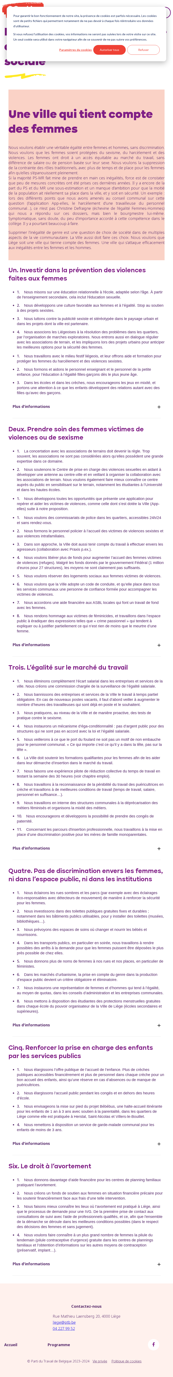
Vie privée (100, 1361)
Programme (58, 1344)
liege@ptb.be (64, 1322)
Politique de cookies (126, 1361)
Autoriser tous (109, 50)
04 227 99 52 (64, 1328)
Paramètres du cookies (75, 50)
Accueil (10, 1344)
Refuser (143, 50)
